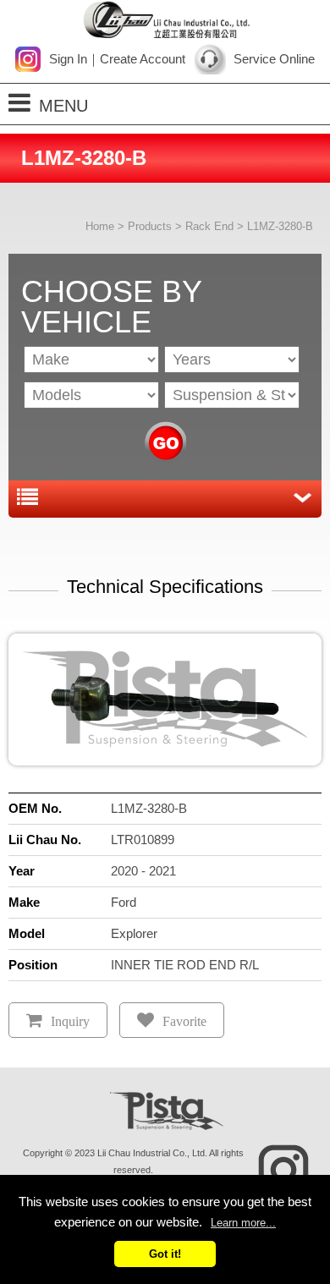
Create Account (142, 59)
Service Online (274, 59)
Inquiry (70, 1021)
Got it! (165, 1254)
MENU (63, 105)
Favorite (184, 1021)
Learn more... (243, 1222)
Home (99, 226)
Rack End (209, 226)
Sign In (68, 59)
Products (150, 226)
